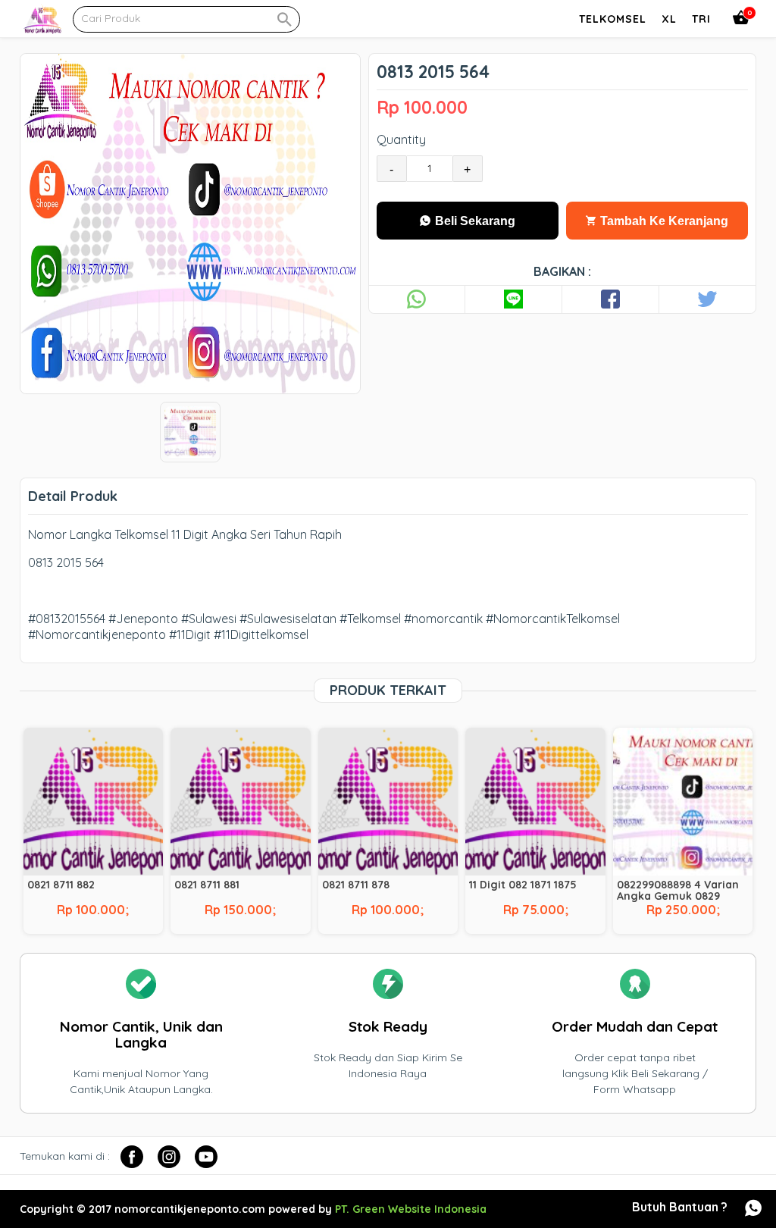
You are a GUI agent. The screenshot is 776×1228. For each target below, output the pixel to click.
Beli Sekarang (473, 221)
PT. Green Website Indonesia (411, 1209)
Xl (669, 19)
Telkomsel (612, 19)
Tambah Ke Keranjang (662, 221)
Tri (701, 19)
